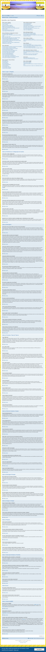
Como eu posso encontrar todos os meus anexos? (30, 58)
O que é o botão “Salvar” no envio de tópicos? (9, 55)
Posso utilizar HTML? (5, 61)
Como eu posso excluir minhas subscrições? (30, 54)
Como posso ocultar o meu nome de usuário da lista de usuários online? (11, 35)
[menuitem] (9, 15)
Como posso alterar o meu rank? (7, 41)
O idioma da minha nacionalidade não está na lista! (9, 38)
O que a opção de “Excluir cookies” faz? (8, 30)
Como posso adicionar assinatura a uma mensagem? (10, 48)
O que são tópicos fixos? (6, 66)
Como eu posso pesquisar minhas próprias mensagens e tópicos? (33, 47)
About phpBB (4, 606)
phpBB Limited (36, 604)
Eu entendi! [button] (39, 649)
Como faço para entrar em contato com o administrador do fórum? (33, 65)
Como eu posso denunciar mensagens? (8, 54)
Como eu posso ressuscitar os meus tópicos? (9, 57)
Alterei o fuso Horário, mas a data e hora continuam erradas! (11, 37)
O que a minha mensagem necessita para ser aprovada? (10, 56)
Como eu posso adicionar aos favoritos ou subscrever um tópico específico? (32, 52)
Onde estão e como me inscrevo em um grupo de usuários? (32, 26)
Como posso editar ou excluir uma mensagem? (9, 47)
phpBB (3, 187)
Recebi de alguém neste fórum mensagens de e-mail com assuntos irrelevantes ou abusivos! (33, 35)
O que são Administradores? (27, 23)
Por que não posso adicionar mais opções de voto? (9, 50)
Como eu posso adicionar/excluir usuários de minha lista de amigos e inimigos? (33, 40)
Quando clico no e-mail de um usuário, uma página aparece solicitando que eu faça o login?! (11, 43)
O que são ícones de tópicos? (6, 68)
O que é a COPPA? (5, 24)
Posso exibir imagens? (5, 63)
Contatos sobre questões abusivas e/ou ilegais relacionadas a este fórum (33, 64)
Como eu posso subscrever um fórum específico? (30, 53)
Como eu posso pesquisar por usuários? (29, 46)
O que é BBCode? (5, 60)
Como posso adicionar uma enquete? (7, 49)
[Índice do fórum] (16, 9)
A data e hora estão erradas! (6, 36)
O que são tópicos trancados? (6, 67)
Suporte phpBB (25, 641)
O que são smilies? (5, 62)
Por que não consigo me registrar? (7, 25)
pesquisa (23, 619)
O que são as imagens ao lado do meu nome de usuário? (10, 39)
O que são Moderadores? (27, 24)
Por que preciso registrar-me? (6, 23)
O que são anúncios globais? (6, 64)
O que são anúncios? (5, 65)
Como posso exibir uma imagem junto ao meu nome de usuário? (11, 40)
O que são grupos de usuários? (28, 25)
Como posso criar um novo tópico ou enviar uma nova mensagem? (12, 46)
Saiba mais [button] (16, 650)
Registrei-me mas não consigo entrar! (7, 26)
